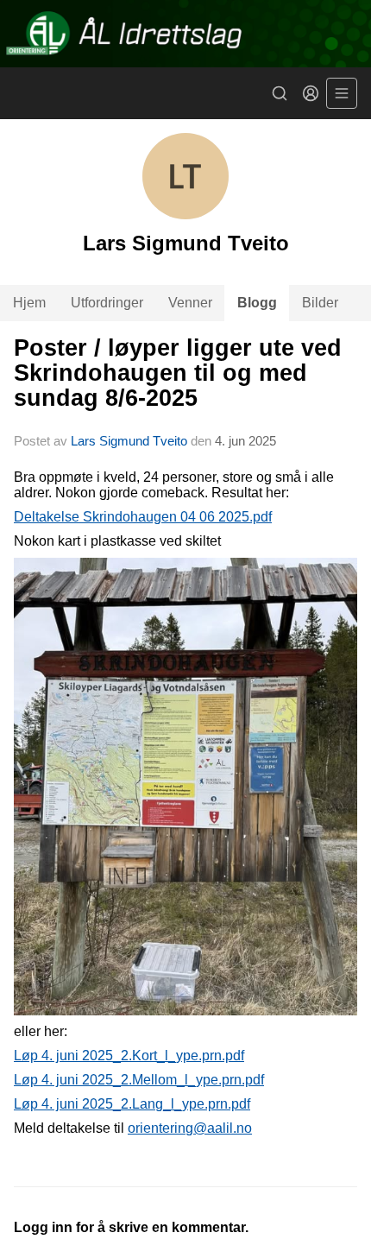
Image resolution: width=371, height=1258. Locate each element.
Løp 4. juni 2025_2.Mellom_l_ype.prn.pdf (139, 1079)
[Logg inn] (310, 93)
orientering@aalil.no (190, 1128)
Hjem (29, 302)
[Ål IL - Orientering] (185, 33)
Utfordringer (107, 302)
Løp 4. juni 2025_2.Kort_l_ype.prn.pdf (129, 1055)
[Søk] (279, 93)
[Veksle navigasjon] (341, 93)
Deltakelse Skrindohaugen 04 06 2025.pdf (143, 516)
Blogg (257, 302)
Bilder (320, 302)
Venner (190, 302)
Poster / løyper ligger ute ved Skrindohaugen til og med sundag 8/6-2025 (178, 373)
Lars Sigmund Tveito (129, 440)
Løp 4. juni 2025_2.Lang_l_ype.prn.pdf (132, 1104)
